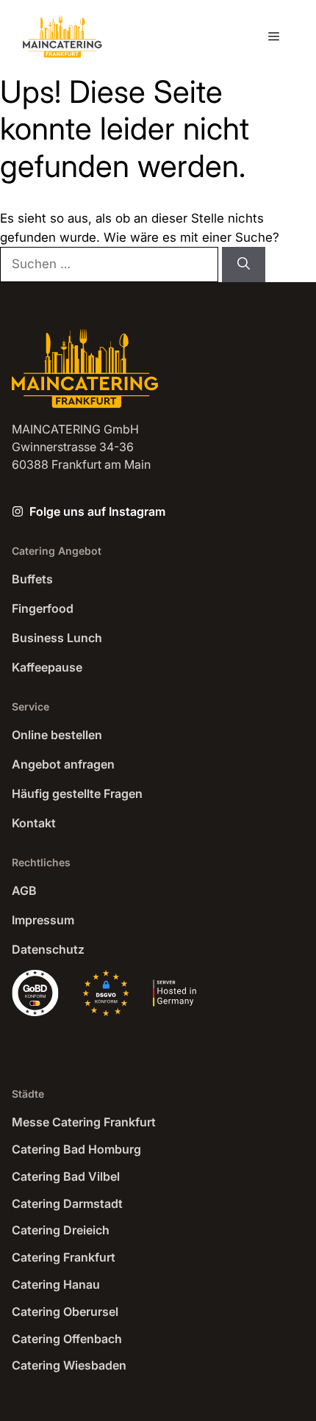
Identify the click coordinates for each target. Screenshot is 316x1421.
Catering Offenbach (67, 1338)
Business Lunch (57, 637)
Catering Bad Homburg (76, 1149)
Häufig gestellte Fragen (77, 793)
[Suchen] (243, 264)
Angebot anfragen (63, 764)
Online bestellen (57, 734)
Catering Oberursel (65, 1311)
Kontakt (34, 823)
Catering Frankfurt (63, 1257)
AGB (24, 890)
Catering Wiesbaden (69, 1365)
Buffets (32, 579)
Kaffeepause (47, 667)
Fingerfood (42, 608)
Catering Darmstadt (67, 1203)
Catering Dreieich (60, 1230)
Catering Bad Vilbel (66, 1176)
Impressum (43, 920)
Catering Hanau (56, 1284)
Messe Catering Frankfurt (84, 1122)
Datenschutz (48, 949)
